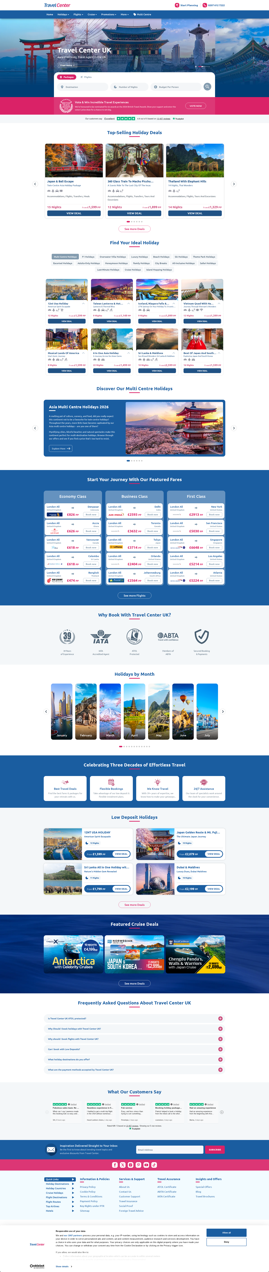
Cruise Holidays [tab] (133, 269)
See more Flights (134, 595)
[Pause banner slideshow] (195, 66)
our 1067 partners (73, 1235)
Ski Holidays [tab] (181, 256)
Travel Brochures (205, 1196)
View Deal (74, 213)
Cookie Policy (87, 1191)
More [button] (124, 14)
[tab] (66, 77)
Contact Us (125, 1191)
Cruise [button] (91, 14)
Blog (198, 1191)
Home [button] (50, 14)
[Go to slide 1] (198, 66)
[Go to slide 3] (201, 66)
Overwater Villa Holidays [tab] (113, 256)
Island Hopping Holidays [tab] (159, 269)
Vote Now (196, 105)
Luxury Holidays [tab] (139, 256)
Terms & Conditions (91, 1196)
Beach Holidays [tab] (161, 256)
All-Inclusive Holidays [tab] (183, 263)
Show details (62, 1266)
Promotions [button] (107, 14)
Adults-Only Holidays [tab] (89, 263)
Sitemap (85, 1210)
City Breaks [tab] (161, 263)
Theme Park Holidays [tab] (204, 256)
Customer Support (129, 1196)
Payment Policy (89, 1201)
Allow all (226, 1232)
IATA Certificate (166, 1196)
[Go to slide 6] (209, 66)
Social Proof (126, 1206)
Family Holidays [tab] (141, 263)
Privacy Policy (88, 1187)
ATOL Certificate (166, 1187)
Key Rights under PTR (92, 1206)
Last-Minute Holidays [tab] (108, 269)
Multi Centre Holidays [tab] (65, 256)
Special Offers (204, 1187)
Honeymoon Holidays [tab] (116, 263)
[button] (142, 14)
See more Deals (135, 229)
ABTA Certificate (166, 1191)
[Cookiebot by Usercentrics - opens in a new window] (37, 1266)
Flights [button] (77, 14)
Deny (226, 1242)
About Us (124, 1187)
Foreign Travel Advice (131, 1210)
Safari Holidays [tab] (208, 263)
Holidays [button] (62, 14)
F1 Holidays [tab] (88, 256)
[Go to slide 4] (204, 66)
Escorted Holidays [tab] (62, 263)
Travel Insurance (128, 1201)
